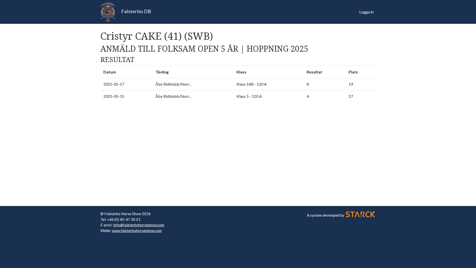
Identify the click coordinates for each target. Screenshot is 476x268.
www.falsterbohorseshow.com (137, 230)
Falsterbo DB (135, 11)
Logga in (366, 11)
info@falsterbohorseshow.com (138, 225)
